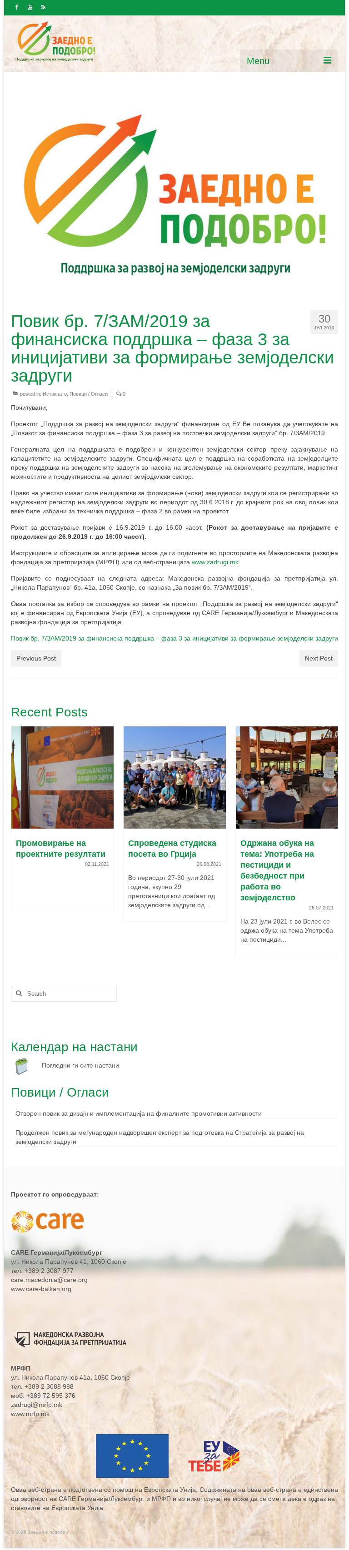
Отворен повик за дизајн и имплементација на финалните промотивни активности (138, 1113)
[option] (62, 828)
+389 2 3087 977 (49, 1270)
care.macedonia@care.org (49, 1279)
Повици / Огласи (89, 394)
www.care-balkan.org (41, 1288)
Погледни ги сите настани (80, 1065)
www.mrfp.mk (30, 1413)
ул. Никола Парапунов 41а (50, 1377)
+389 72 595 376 (50, 1395)
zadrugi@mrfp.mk (36, 1404)
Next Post (319, 658)
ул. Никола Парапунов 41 (49, 1261)
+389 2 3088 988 (49, 1386)
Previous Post (36, 658)
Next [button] (330, 846)
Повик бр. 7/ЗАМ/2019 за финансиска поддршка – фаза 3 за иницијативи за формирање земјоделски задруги (174, 638)
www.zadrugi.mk (215, 562)
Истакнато (55, 394)
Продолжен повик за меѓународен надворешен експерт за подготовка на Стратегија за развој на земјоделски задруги (159, 1137)
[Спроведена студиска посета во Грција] (62, 777)
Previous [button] (19, 846)
